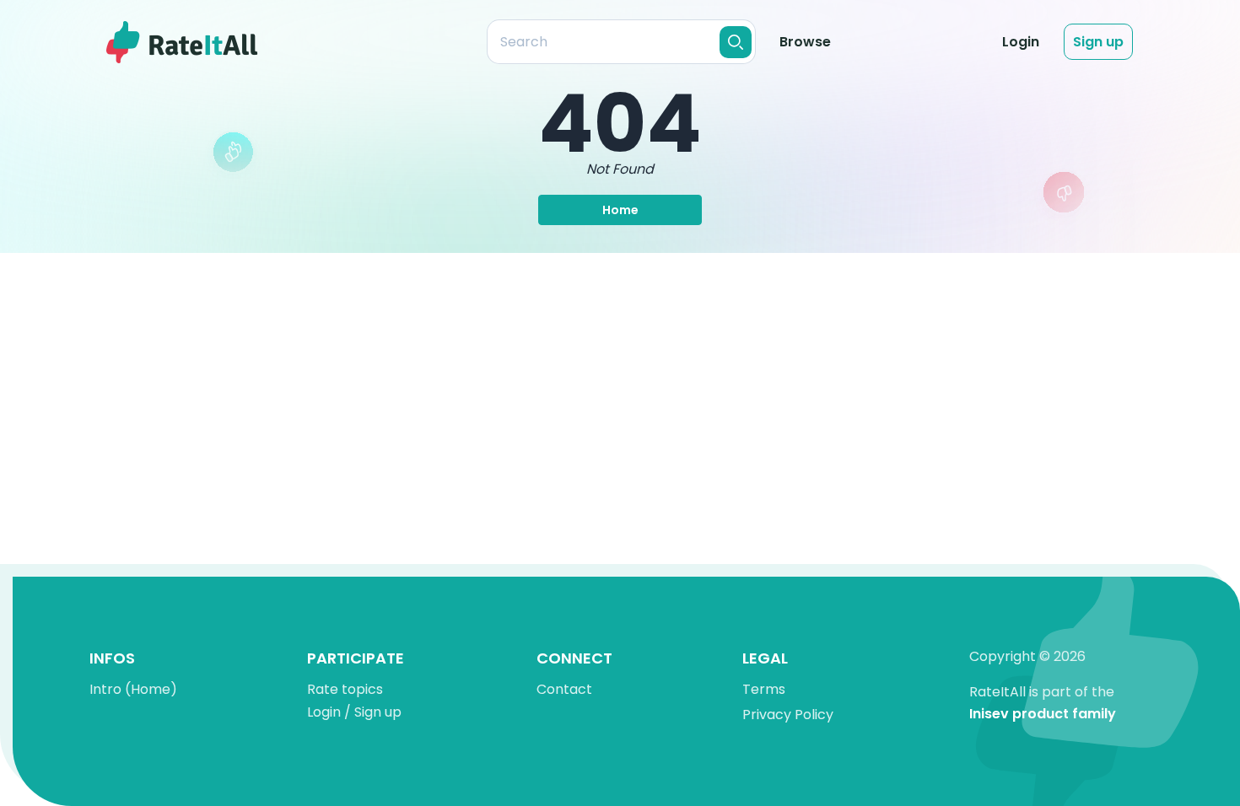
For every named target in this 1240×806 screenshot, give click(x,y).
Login (1020, 41)
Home (620, 210)
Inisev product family (1042, 714)
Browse (805, 41)
